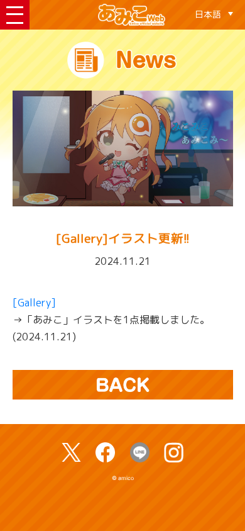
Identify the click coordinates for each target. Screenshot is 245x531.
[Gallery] (34, 303)
